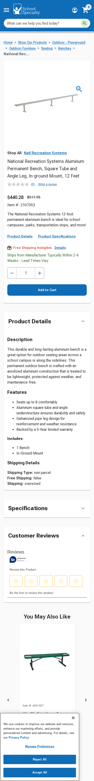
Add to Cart (47, 290)
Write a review (47, 184)
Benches (64, 48)
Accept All (39, 772)
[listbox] (47, 700)
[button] (75, 10)
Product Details (20, 236)
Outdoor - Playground (68, 42)
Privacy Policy (19, 737)
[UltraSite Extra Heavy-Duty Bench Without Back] (47, 663)
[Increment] (39, 273)
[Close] (73, 718)
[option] (47, 700)
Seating (47, 48)
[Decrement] (12, 273)
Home (8, 42)
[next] (85, 700)
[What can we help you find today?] (85, 23)
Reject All (40, 759)
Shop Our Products (32, 42)
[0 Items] (85, 10)
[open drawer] (6, 10)
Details (60, 248)
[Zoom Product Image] (79, 89)
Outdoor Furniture (22, 48)
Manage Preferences (39, 746)
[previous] (8, 700)
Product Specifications (57, 236)
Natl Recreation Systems (45, 153)
